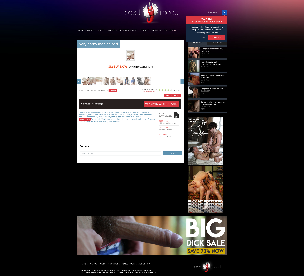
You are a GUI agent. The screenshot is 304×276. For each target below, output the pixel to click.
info (224, 12)
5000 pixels (163, 121)
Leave (203, 38)
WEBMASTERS (148, 270)
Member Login (128, 264)
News (134, 30)
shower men (85, 119)
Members (156, 30)
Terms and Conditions (123, 270)
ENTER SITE (216, 37)
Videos (101, 30)
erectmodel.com (152, 12)
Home (81, 30)
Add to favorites (172, 96)
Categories (124, 30)
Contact (145, 30)
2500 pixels (163, 128)
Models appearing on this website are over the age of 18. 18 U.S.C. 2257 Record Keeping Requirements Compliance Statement (119, 272)
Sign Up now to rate (148, 91)
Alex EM (112, 90)
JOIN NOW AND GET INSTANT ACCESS (161, 104)
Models (111, 30)
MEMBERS (214, 12)
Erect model (207, 266)
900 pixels (163, 134)
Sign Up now (117, 66)
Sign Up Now (170, 30)
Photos (90, 30)
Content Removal (137, 270)
